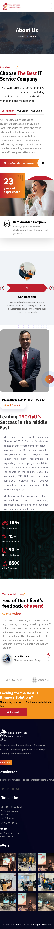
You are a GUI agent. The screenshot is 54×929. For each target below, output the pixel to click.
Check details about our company (19, 163)
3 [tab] (49, 660)
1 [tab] (48, 654)
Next (52, 288)
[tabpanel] (27, 644)
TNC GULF (27, 924)
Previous (2, 288)
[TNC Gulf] (11, 6)
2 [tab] (49, 657)
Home (21, 36)
